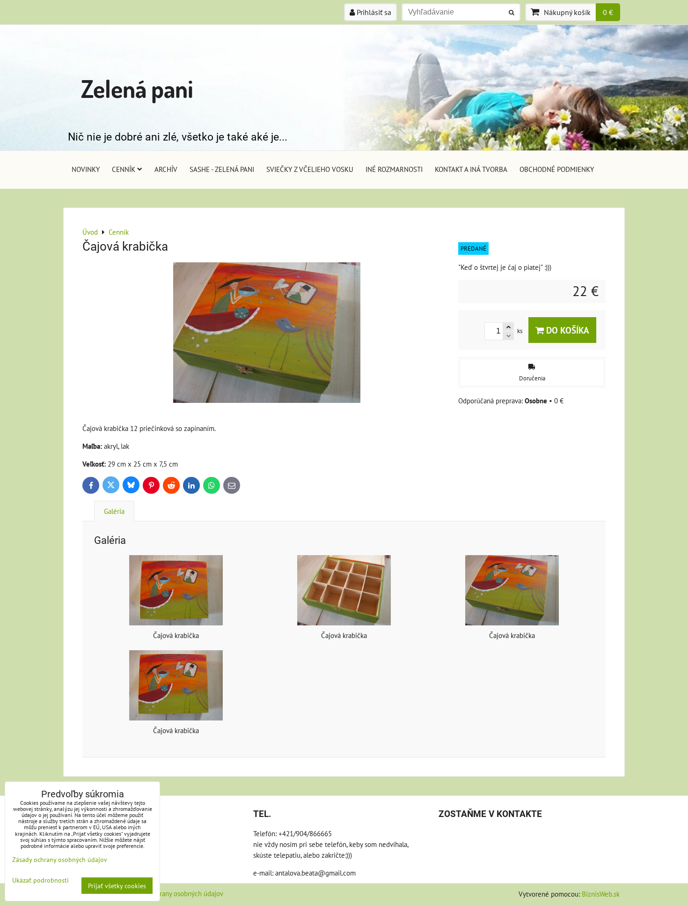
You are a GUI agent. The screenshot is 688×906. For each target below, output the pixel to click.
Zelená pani (137, 88)
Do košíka (566, 330)
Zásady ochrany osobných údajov (175, 893)
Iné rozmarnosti (394, 169)
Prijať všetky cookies (117, 885)
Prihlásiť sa (373, 12)
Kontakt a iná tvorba (471, 169)
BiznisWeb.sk (601, 894)
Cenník (123, 169)
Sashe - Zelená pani (222, 169)
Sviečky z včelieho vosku (309, 169)
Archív (165, 169)
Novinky (86, 169)
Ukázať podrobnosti (40, 880)
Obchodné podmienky (557, 169)
